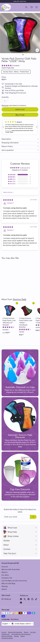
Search (4, 589)
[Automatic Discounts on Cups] (20, 367)
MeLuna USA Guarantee (11, 569)
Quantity (5, 97)
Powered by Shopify (7, 638)
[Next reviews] (37, 127)
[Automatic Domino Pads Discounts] (20, 415)
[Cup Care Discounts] (20, 470)
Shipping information (10, 143)
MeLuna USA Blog (8, 583)
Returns (5, 572)
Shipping (5, 105)
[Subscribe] (33, 517)
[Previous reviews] (3, 127)
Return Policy (7, 146)
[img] (8, 200)
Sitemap (5, 586)
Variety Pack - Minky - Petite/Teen (16, 72)
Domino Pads (19, 299)
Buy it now (20, 115)
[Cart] (31, 7)
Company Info (7, 578)
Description (6, 139)
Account (5, 567)
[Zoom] (37, 50)
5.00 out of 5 (25, 168)
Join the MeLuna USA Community (14, 581)
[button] (7, 65)
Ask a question (8, 150)
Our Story (5, 575)
